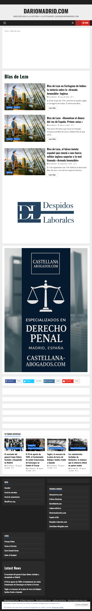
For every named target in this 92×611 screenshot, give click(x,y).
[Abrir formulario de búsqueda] (73, 23)
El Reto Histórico (55, 499)
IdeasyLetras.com (55, 494)
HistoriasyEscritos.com (57, 512)
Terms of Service (10, 546)
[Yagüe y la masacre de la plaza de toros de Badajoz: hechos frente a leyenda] (56, 444)
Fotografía (31, 445)
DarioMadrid (53, 97)
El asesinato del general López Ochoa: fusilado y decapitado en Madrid (13, 458)
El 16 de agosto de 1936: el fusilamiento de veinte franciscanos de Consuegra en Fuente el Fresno (35, 460)
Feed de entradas (10, 492)
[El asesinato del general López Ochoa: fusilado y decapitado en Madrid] (14, 444)
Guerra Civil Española (14, 448)
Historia (9, 107)
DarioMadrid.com (46, 11)
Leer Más (53, 108)
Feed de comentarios (12, 497)
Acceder (7, 488)
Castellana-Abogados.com (58, 526)
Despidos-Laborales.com (58, 521)
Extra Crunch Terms (11, 550)
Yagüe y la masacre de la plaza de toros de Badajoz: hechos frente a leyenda (56, 458)
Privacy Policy (9, 541)
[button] (4, 23)
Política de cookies (58, 607)
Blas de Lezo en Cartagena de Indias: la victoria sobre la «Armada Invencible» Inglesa (24, 96)
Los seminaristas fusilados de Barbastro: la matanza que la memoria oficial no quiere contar (77, 460)
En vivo (85, 22)
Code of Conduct (10, 555)
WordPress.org (9, 501)
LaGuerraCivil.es (55, 508)
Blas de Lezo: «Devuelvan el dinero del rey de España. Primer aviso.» (24, 128)
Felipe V (17, 107)
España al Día (54, 517)
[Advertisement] (46, 50)
